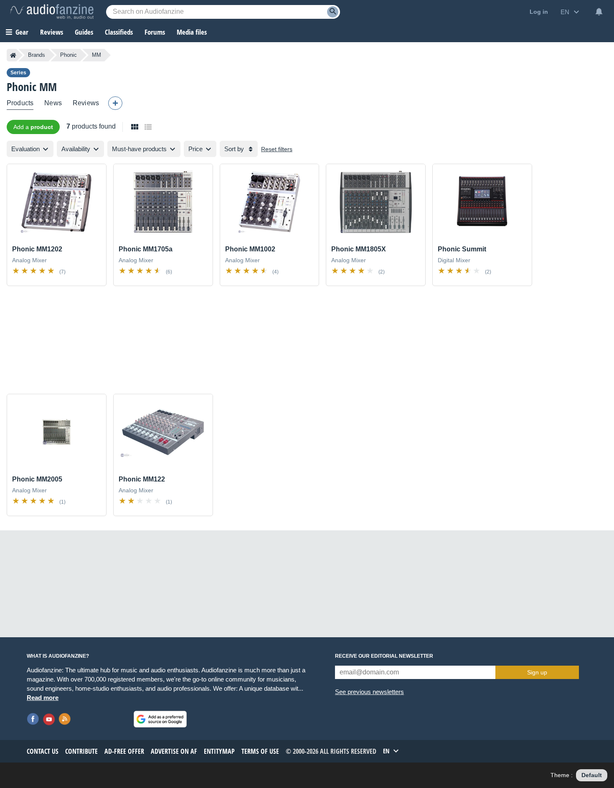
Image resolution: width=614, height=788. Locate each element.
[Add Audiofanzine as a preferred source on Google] (160, 719)
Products (20, 102)
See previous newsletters (369, 691)
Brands (36, 55)
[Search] (332, 12)
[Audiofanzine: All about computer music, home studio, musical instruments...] (52, 11)
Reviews (51, 32)
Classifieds (119, 32)
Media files (192, 32)
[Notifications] (599, 12)
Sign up (537, 672)
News (53, 102)
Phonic (68, 55)
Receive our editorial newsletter (384, 656)
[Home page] (13, 55)
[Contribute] (115, 103)
